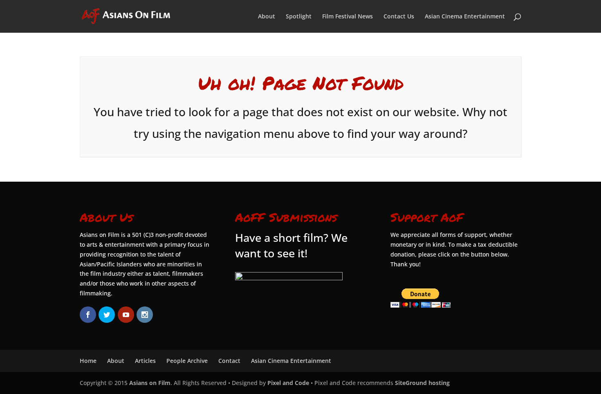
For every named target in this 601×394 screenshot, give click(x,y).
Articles (145, 361)
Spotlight (299, 17)
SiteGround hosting (422, 383)
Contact (229, 361)
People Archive (187, 361)
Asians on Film (149, 383)
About (266, 17)
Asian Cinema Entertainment (465, 17)
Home (88, 361)
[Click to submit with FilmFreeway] (289, 278)
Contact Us (398, 17)
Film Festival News (347, 17)
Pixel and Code (288, 383)
